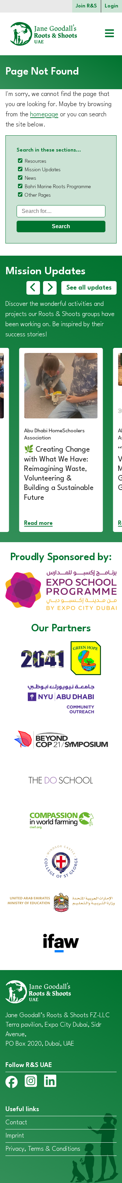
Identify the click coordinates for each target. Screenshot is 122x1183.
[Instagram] (31, 1082)
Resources (35, 161)
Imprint (14, 1136)
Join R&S (86, 6)
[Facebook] (11, 1083)
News (30, 178)
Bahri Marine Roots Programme (58, 187)
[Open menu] (104, 34)
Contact (16, 1123)
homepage (44, 115)
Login (111, 6)
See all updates (88, 288)
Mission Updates (43, 170)
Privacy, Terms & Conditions (42, 1149)
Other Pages (38, 195)
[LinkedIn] (50, 1082)
